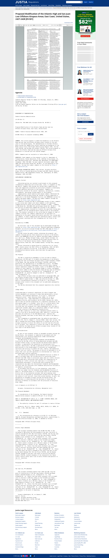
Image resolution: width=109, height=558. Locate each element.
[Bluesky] (30, 556)
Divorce (37, 519)
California (37, 541)
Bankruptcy (37, 515)
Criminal (37, 517)
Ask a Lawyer (26, 5)
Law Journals (77, 523)
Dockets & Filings (19, 547)
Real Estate (57, 525)
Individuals (38, 513)
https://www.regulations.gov (31, 200)
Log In (85, 2)
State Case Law (38, 539)
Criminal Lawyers (19, 519)
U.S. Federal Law (19, 533)
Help (69, 556)
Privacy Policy (82, 556)
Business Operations (59, 517)
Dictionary (76, 515)
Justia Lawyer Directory (79, 537)
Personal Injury (38, 527)
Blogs (75, 525)
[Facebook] (25, 556)
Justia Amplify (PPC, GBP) (80, 543)
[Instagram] (27, 556)
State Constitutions (39, 534)
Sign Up (91, 2)
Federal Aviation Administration (46, 7)
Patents (56, 543)
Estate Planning (38, 523)
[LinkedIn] (21, 556)
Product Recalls (58, 541)
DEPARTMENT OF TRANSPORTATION (27, 97)
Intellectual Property (59, 521)
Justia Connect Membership (80, 534)
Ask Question (85, 121)
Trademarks (57, 545)
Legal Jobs (56, 534)
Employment (57, 519)
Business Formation (59, 515)
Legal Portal (60, 556)
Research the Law (35, 5)
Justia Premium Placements (80, 539)
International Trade (59, 523)
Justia (16, 7)
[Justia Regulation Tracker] (21, 2)
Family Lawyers (19, 525)
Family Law (37, 525)
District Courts (18, 545)
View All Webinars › (85, 98)
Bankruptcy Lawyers (20, 515)
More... (17, 529)
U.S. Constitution (19, 534)
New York (37, 545)
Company (65, 556)
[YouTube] (23, 556)
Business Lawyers (19, 517)
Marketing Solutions (67, 5)
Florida (36, 543)
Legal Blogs (57, 537)
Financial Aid (77, 519)
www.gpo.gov (62, 104)
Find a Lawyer (18, 5)
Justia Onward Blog (78, 545)
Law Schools (44, 5)
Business (56, 513)
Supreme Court (19, 541)
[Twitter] (32, 556)
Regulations (18, 539)
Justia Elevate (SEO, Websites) (81, 541)
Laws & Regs (51, 5)
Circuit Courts (18, 543)
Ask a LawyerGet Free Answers (83, 114)
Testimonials (77, 547)
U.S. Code (17, 537)
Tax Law (56, 527)
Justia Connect (53, 556)
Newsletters (58, 5)
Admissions (76, 517)
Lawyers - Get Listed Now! (85, 138)
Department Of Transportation (33, 7)
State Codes (38, 537)
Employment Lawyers (20, 521)
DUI (36, 521)
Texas (36, 547)
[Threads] (28, 556)
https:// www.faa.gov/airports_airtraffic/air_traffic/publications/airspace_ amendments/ (37, 230)
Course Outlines (78, 521)
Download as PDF (68, 22)
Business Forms (58, 539)
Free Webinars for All (84, 67)
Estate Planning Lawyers (21, 523)
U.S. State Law (39, 533)
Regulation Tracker (22, 7)
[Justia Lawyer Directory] (34, 556)
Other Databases (59, 533)
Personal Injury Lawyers (21, 527)
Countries (56, 547)
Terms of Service (75, 556)
